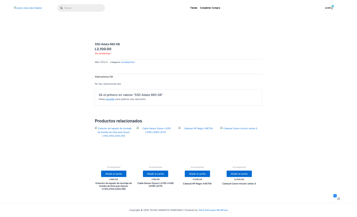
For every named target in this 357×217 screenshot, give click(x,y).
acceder (110, 99)
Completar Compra (210, 8)
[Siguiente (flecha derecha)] (352, 109)
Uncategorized (128, 62)
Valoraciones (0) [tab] (104, 76)
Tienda (193, 8)
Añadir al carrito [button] (113, 173)
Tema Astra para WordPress (213, 210)
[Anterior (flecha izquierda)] (5, 109)
